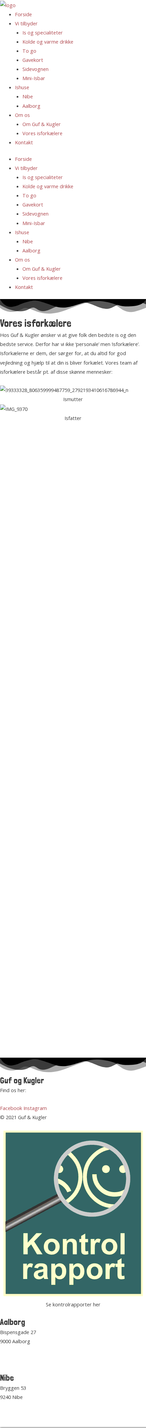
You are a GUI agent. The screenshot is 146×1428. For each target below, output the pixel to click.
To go (29, 50)
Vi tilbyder (26, 23)
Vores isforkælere (42, 133)
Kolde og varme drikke (47, 41)
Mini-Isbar (33, 78)
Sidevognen (35, 69)
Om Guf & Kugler (41, 124)
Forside (23, 14)
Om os (22, 115)
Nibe (27, 96)
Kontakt (24, 142)
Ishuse (22, 87)
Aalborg (31, 105)
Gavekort (32, 59)
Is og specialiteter (42, 32)
